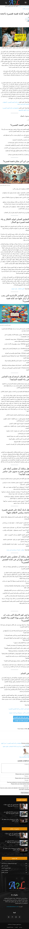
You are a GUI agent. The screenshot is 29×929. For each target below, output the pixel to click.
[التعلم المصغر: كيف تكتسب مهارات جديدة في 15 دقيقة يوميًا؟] (24, 806)
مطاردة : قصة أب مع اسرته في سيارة (15, 550)
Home (27, 6)
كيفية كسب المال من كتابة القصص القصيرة (19, 709)
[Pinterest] (20, 23)
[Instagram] (15, 917)
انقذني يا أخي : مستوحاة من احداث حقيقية (19, 713)
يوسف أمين (27, 18)
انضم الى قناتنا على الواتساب (21, 720)
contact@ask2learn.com (12, 906)
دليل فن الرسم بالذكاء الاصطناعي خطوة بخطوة (13, 746)
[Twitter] (24, 23)
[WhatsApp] (17, 23)
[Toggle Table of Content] (28, 120)
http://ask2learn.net (24, 757)
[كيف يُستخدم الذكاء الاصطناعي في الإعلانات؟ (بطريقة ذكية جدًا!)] (24, 814)
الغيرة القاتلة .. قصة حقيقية (17, 288)
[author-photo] (25, 754)
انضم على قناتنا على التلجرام (21, 717)
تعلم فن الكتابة (22, 6)
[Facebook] (27, 23)
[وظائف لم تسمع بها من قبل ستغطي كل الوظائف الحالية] (24, 821)
